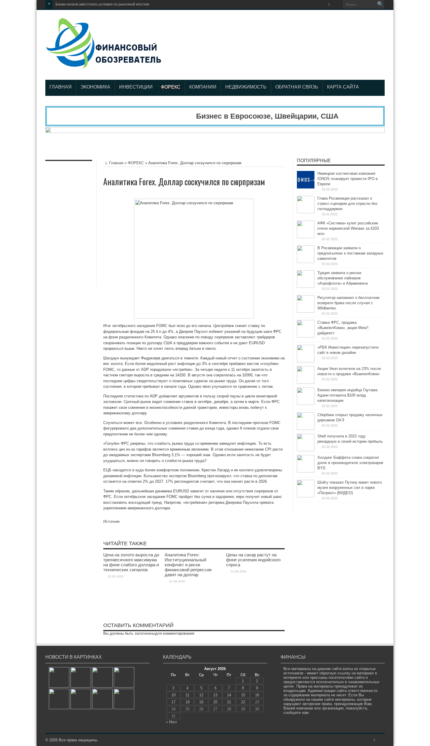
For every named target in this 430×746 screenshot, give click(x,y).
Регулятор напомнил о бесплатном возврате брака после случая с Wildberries (348, 302)
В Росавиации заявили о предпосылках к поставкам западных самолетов (350, 253)
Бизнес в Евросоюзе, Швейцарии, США (256, 116)
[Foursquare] (329, 4)
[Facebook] (301, 4)
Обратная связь (296, 86)
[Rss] (294, 4)
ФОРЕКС (170, 86)
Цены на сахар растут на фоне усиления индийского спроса (253, 559)
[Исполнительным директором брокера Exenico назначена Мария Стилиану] (59, 677)
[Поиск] (380, 4)
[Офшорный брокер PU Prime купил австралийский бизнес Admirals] (80, 677)
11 (187, 695)
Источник (111, 521)
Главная (60, 86)
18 (187, 702)
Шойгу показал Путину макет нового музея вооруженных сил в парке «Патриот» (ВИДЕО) (349, 487)
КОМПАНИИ (202, 86)
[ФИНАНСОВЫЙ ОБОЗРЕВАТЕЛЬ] (103, 65)
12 (201, 695)
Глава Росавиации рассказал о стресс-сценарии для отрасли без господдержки (347, 203)
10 (173, 695)
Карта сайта (343, 86)
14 (229, 695)
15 (243, 695)
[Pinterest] (315, 4)
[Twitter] (308, 4)
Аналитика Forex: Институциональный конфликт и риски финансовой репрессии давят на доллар (188, 564)
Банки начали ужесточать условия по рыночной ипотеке (102, 4)
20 (215, 702)
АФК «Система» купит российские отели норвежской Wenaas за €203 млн (348, 228)
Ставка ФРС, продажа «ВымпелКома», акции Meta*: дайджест (343, 327)
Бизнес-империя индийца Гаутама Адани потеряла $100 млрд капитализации (347, 395)
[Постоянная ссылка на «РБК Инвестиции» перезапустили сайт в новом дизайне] (305, 361)
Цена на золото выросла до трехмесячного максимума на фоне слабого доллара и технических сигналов (131, 562)
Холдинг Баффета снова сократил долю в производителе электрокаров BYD (350, 462)
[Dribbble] (322, 4)
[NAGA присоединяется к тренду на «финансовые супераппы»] (102, 677)
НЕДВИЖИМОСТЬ (245, 86)
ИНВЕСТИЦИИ (136, 86)
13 (215, 695)
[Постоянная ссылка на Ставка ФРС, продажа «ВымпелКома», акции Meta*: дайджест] (305, 336)
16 (257, 695)
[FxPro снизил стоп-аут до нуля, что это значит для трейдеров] (124, 699)
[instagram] (336, 4)
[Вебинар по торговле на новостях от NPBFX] (80, 699)
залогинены (145, 633)
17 (173, 702)
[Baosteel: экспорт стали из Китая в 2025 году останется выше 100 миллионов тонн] (102, 699)
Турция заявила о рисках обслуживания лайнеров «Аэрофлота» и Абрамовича (342, 278)
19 (201, 702)
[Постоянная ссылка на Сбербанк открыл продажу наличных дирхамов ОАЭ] (305, 428)
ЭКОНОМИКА (95, 86)
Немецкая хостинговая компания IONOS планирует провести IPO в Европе (347, 178)
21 (229, 702)
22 (243, 702)
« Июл (171, 722)
